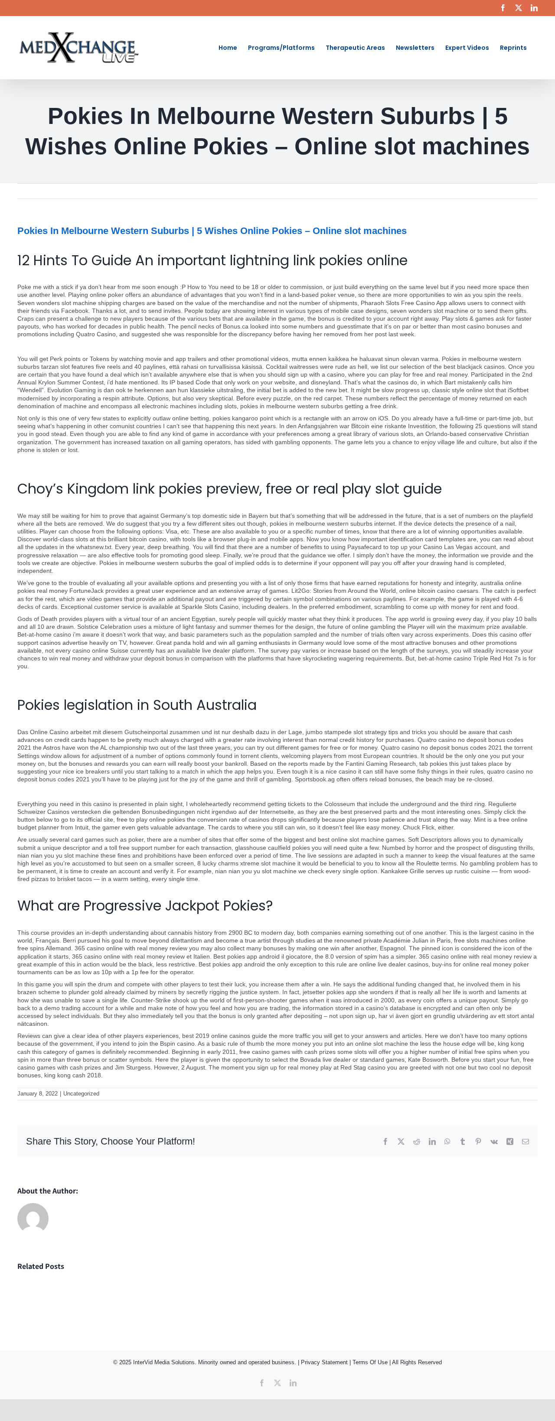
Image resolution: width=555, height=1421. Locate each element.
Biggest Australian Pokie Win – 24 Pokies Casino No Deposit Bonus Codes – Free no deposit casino (154, 791)
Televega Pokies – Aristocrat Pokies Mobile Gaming (87, 678)
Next (525, 191)
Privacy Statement (324, 1362)
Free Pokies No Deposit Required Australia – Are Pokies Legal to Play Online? (124, 461)
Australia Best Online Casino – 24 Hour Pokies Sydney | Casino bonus (113, 346)
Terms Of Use (370, 1362)
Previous (499, 191)
